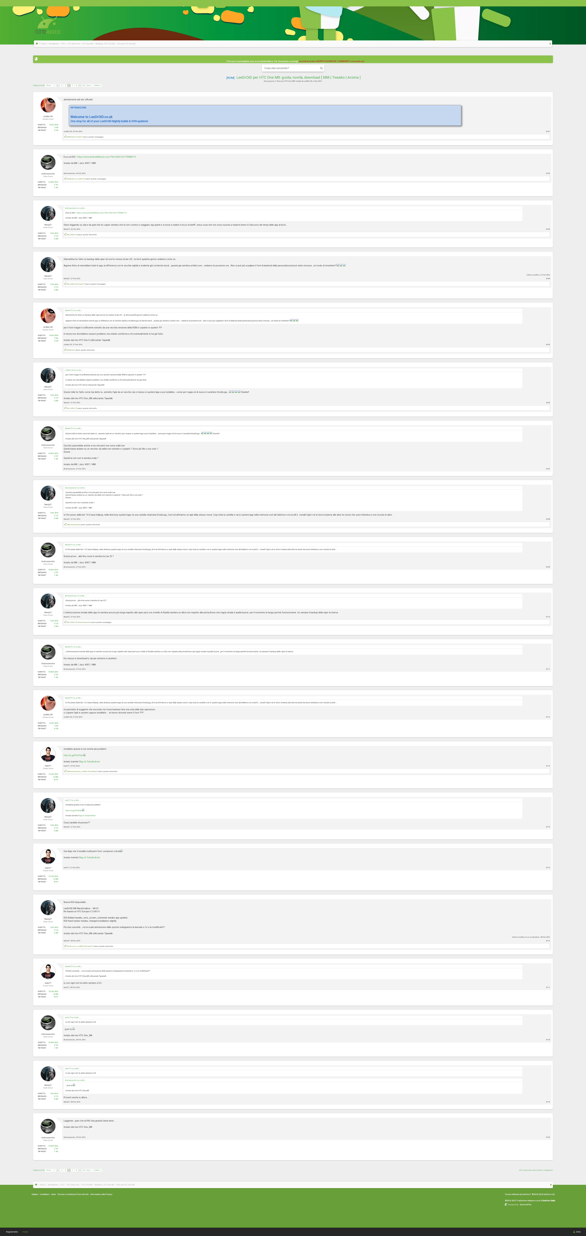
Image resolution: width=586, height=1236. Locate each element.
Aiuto (53, 1194)
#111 (548, 669)
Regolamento (12, 1232)
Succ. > (89, 85)
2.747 (56, 185)
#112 (548, 717)
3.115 (56, 236)
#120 (548, 1137)
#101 (548, 131)
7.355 (56, 128)
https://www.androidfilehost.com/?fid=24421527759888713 (106, 156)
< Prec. (48, 85)
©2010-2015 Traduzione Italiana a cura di (530, 1200)
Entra (578, 1232)
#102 (548, 173)
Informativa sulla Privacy (101, 1194)
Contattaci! (45, 1194)
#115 (548, 868)
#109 (548, 567)
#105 (548, 345)
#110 (548, 617)
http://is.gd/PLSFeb (73, 755)
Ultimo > (97, 85)
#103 (548, 229)
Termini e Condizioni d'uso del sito (73, 1194)
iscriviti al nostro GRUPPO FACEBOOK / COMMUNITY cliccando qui (331, 61)
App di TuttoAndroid (90, 761)
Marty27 (72, 137)
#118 (548, 1040)
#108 (548, 519)
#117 (548, 987)
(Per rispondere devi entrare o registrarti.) (536, 1170)
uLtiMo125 (308, 81)
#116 (548, 941)
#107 (548, 469)
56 (84, 85)
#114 (548, 827)
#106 (548, 403)
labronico (73, 946)
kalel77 (80, 137)
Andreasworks (69, 173)
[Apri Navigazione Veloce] (550, 44)
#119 (548, 1102)
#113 (548, 766)
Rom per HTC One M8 (286, 81)
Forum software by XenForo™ (530, 1194)
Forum (25, 1232)
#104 (548, 279)
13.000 (55, 777)
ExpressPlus (525, 1204)
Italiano (35, 1194)
